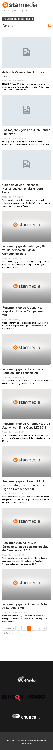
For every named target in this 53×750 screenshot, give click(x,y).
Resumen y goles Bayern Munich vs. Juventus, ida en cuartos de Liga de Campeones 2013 (24, 485)
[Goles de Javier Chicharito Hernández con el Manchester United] (26, 165)
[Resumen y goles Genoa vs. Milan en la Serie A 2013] (26, 584)
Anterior (9, 628)
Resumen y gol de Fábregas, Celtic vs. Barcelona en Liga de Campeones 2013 (26, 249)
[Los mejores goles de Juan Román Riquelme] (26, 110)
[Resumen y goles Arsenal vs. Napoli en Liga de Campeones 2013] (26, 288)
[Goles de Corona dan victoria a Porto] (26, 52)
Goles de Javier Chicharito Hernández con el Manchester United (23, 188)
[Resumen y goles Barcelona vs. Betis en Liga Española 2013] (26, 349)
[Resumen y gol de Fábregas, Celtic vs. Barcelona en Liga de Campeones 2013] (26, 226)
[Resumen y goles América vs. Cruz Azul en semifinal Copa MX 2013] (26, 404)
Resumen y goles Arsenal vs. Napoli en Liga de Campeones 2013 (22, 311)
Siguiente (8, 633)
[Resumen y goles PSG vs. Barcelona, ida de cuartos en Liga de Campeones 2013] (26, 523)
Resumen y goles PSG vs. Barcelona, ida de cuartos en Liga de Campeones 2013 (25, 546)
